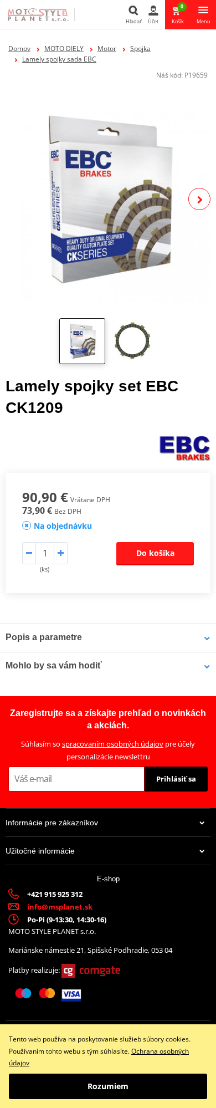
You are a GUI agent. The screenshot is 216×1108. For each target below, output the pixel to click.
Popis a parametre (44, 637)
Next (199, 199)
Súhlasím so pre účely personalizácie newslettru (108, 750)
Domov (19, 48)
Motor (106, 48)
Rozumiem (108, 1086)
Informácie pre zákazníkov (52, 822)
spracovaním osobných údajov (112, 744)
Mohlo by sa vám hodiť (54, 665)
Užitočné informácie (40, 850)
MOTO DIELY (64, 48)
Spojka (140, 48)
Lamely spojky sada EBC (59, 59)
